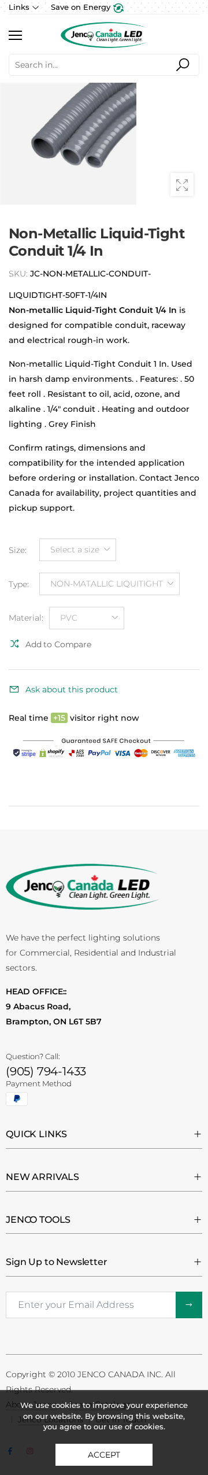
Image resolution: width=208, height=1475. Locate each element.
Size (18, 549)
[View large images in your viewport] (182, 184)
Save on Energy (82, 7)
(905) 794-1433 (46, 1071)
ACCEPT (104, 1455)
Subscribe (189, 1305)
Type (19, 583)
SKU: (19, 273)
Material (26, 618)
